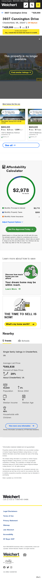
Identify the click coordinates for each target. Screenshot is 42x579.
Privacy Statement (10, 521)
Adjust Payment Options (11, 222)
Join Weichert (8, 530)
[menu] (38, 5)
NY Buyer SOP (8, 539)
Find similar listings (20, 72)
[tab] (7, 341)
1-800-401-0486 (21, 499)
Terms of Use (8, 516)
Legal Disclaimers (10, 511)
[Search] (32, 5)
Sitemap (6, 525)
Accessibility (8, 534)
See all (9, 145)
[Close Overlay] (39, 39)
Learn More (12, 289)
